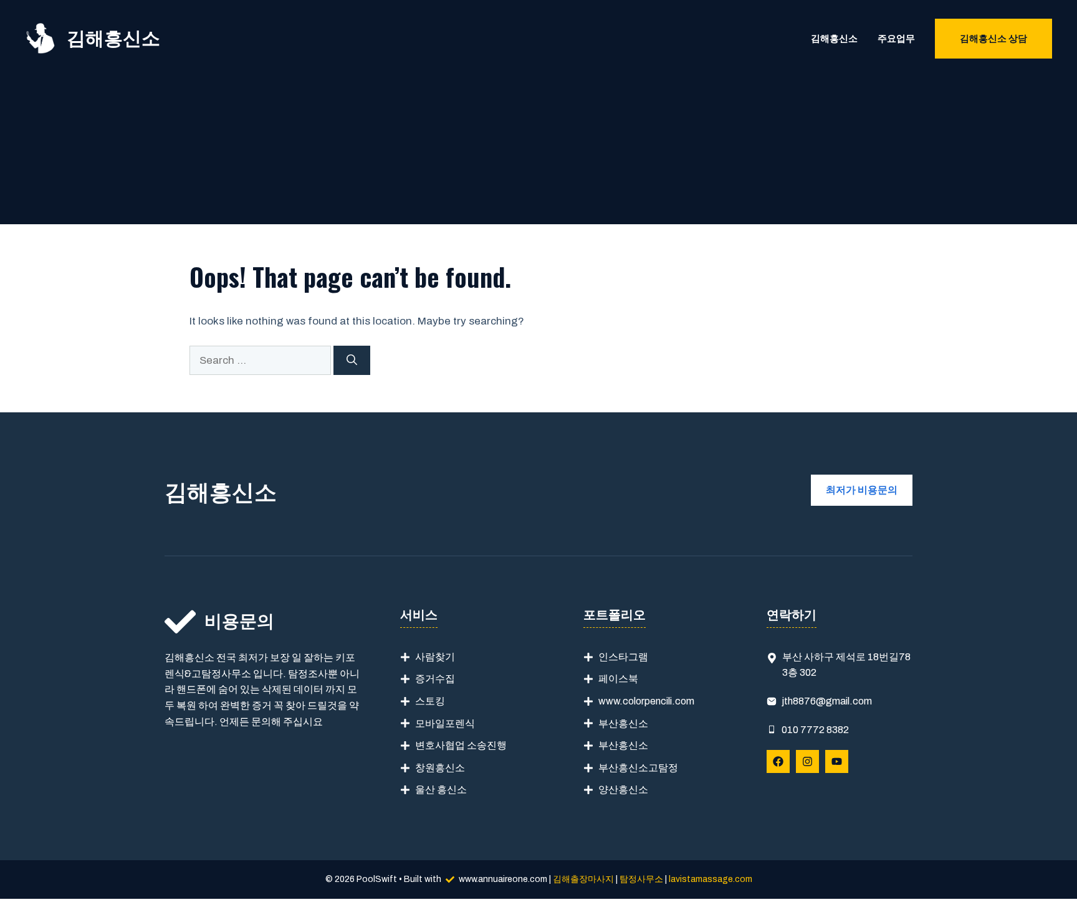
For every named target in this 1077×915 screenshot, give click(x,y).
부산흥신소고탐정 (638, 767)
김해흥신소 (113, 39)
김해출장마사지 (583, 879)
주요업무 (896, 39)
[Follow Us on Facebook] (778, 761)
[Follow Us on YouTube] (836, 761)
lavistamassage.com (710, 879)
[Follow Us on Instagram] (807, 761)
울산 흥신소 (441, 789)
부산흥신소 (623, 723)
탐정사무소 (641, 879)
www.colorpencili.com (646, 701)
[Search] (351, 361)
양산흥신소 (623, 789)
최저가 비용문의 (861, 490)
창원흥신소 (440, 767)
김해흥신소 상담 (993, 39)
